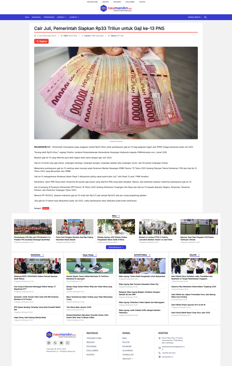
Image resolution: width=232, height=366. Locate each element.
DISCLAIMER (92, 350)
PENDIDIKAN (49, 17)
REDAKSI (91, 342)
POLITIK (126, 342)
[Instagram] (48, 342)
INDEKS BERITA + (195, 17)
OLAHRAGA (127, 350)
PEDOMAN (91, 346)
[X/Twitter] (55, 342)
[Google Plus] (67, 342)
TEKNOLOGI (128, 354)
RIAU (27, 17)
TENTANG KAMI (94, 338)
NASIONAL (36, 17)
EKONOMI (126, 346)
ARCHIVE (126, 359)
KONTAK (90, 354)
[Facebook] (61, 342)
